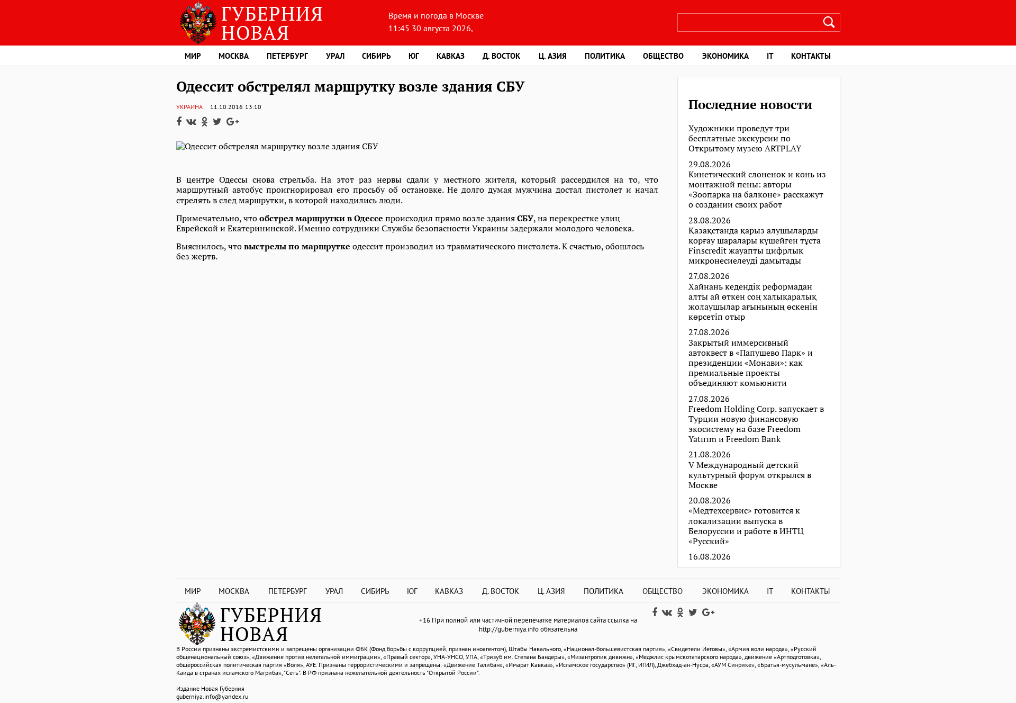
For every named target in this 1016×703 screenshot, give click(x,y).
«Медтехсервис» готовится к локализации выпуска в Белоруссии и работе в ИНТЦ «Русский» (746, 526)
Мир (193, 56)
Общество (663, 56)
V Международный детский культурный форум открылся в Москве (749, 475)
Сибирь (376, 56)
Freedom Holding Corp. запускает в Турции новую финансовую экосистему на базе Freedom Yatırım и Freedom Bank (756, 424)
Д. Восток (501, 56)
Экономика (725, 56)
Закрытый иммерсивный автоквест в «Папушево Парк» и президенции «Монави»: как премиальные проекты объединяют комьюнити (750, 363)
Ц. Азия (553, 56)
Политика (605, 56)
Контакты (811, 56)
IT (770, 56)
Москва (234, 56)
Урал (335, 56)
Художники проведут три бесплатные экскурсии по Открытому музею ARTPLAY (744, 138)
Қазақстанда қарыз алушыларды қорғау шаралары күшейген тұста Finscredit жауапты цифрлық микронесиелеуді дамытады (754, 246)
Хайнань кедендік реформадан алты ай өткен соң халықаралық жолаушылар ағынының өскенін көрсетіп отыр (753, 302)
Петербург (287, 56)
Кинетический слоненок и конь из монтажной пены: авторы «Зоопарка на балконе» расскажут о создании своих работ (757, 189)
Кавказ (451, 56)
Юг (414, 56)
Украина (189, 107)
